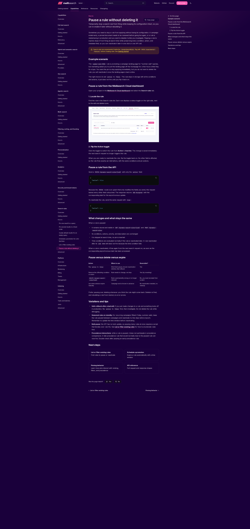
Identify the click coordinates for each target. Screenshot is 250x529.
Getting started (63, 8)
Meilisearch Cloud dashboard (118, 91)
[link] (106, 355)
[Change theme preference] (190, 3)
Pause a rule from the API (176, 33)
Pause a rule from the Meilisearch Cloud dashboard (179, 23)
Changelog (104, 8)
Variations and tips (174, 45)
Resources (94, 8)
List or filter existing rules (124, 327)
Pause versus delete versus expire (180, 42)
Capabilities (75, 8)
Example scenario (174, 19)
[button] (125, 3)
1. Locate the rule (175, 27)
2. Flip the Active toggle (177, 30)
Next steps (171, 48)
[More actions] (157, 20)
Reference (84, 8)
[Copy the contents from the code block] (156, 178)
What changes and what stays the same (180, 38)
